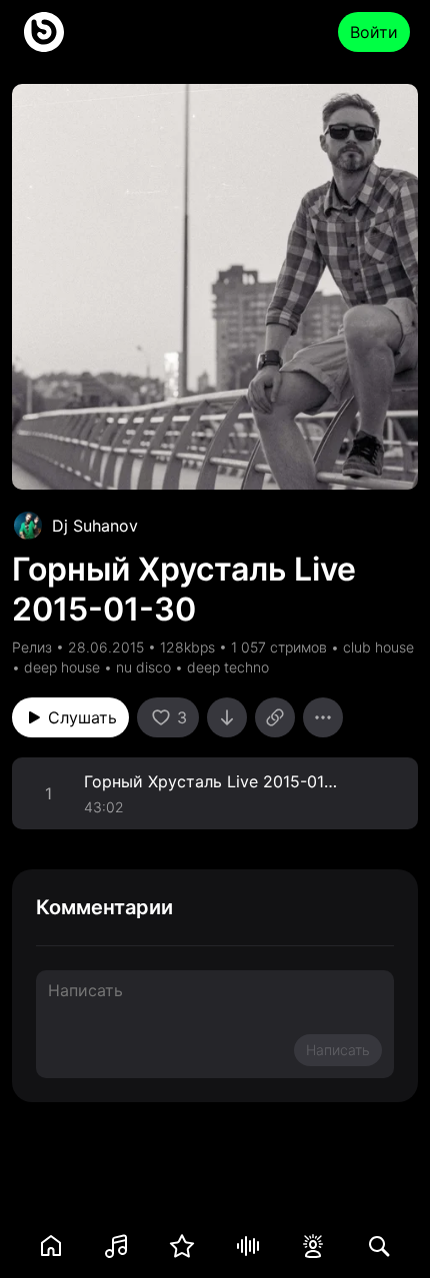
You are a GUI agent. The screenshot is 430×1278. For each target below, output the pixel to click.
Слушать (82, 717)
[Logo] (44, 32)
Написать (338, 1049)
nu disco (143, 666)
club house (378, 647)
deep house (62, 666)
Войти (374, 32)
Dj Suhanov (95, 526)
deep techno (228, 666)
